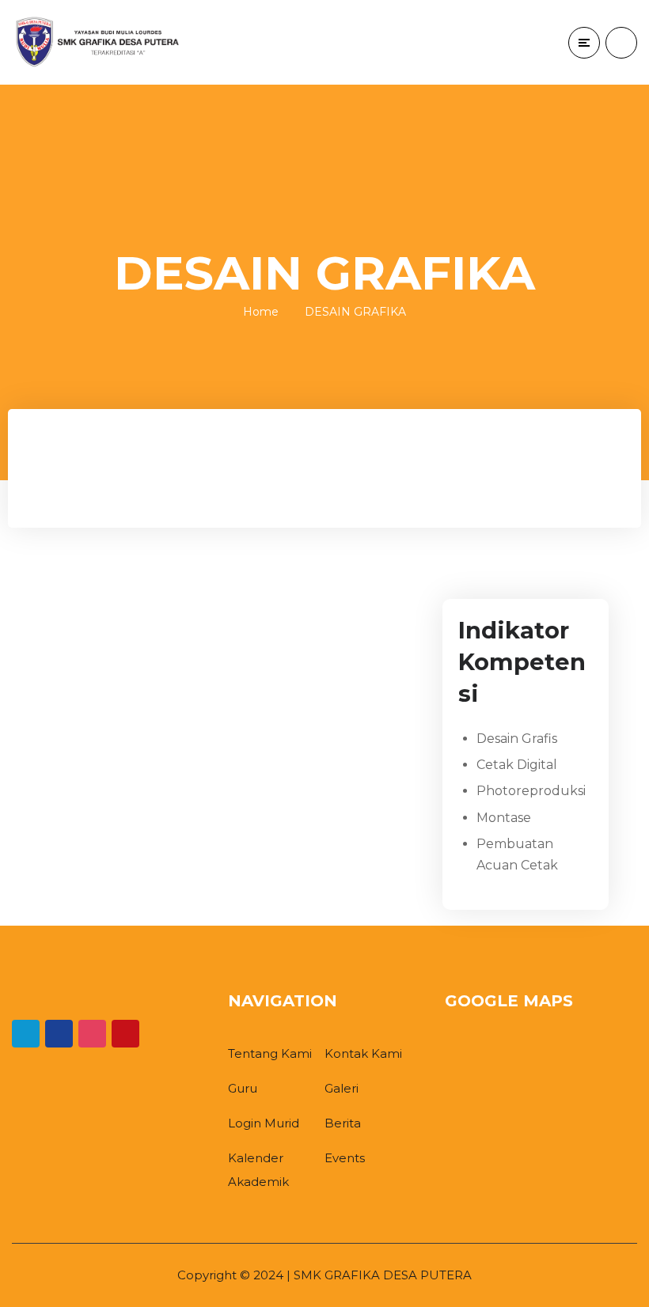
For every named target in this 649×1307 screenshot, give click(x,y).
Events (344, 1157)
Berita (342, 1123)
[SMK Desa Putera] (99, 42)
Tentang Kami (270, 1053)
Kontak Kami (363, 1053)
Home (261, 312)
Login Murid (263, 1123)
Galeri (341, 1088)
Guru (242, 1088)
